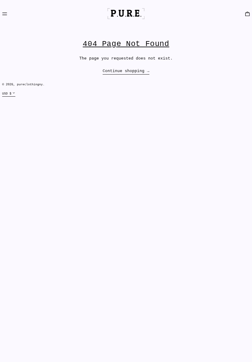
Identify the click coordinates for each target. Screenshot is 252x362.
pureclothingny (30, 84)
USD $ (6, 93)
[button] (247, 13)
